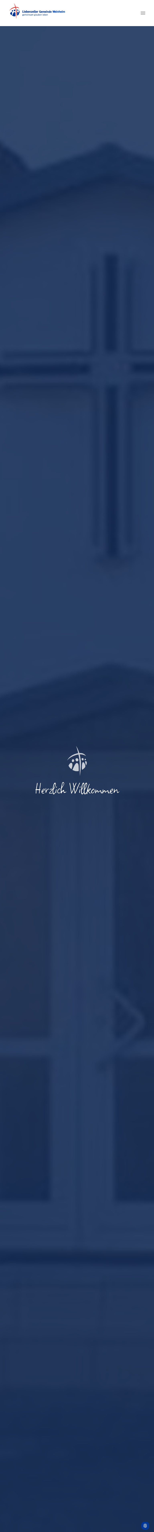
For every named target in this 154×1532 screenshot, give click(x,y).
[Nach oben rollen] (145, 1515)
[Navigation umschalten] (143, 13)
